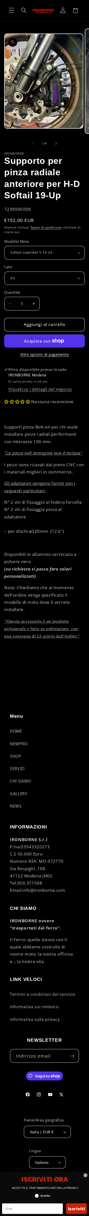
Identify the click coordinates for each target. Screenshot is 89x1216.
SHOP (15, 756)
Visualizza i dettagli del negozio (40, 389)
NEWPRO (19, 744)
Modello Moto (16, 241)
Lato (8, 266)
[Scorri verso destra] (56, 143)
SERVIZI (17, 768)
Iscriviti (76, 1208)
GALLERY (18, 793)
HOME (16, 731)
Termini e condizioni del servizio (42, 994)
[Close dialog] (86, 1175)
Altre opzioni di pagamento (44, 354)
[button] (11, 10)
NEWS (16, 806)
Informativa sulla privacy (35, 1019)
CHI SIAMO (20, 781)
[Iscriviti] (72, 1056)
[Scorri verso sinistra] (32, 143)
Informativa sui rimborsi (34, 1006)
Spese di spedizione (46, 227)
